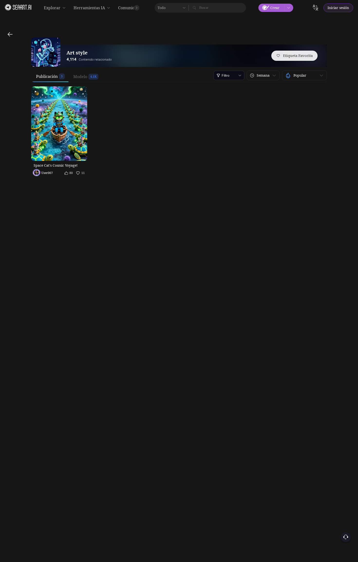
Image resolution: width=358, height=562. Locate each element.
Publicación (47, 76)
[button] (263, 75)
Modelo (80, 76)
